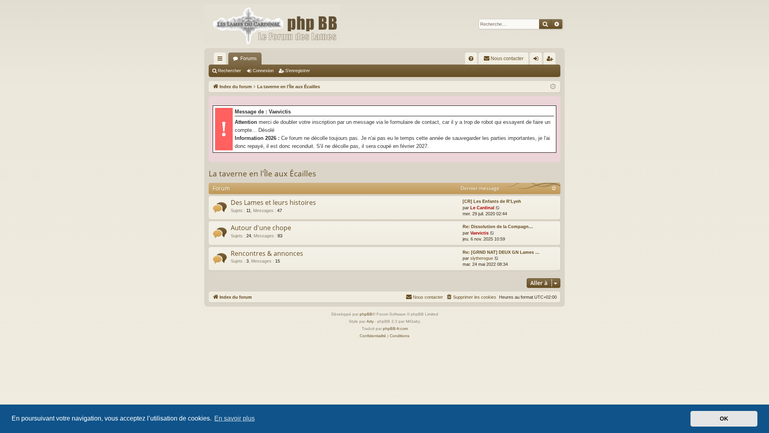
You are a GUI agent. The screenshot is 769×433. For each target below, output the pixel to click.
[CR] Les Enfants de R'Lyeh (492, 201)
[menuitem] (471, 59)
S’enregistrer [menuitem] (551, 60)
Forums (248, 58)
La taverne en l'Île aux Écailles (262, 173)
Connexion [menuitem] (537, 60)
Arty (370, 321)
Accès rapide (221, 60)
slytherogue (481, 258)
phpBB (366, 314)
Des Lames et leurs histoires (273, 202)
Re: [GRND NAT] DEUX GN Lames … (501, 252)
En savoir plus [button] (234, 418)
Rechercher (229, 70)
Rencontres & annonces (267, 253)
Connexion (263, 70)
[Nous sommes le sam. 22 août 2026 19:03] (553, 86)
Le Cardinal (482, 207)
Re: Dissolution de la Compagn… (498, 226)
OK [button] (724, 418)
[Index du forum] (272, 24)
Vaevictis (479, 233)
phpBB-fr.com (395, 328)
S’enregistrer (297, 70)
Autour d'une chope (261, 227)
